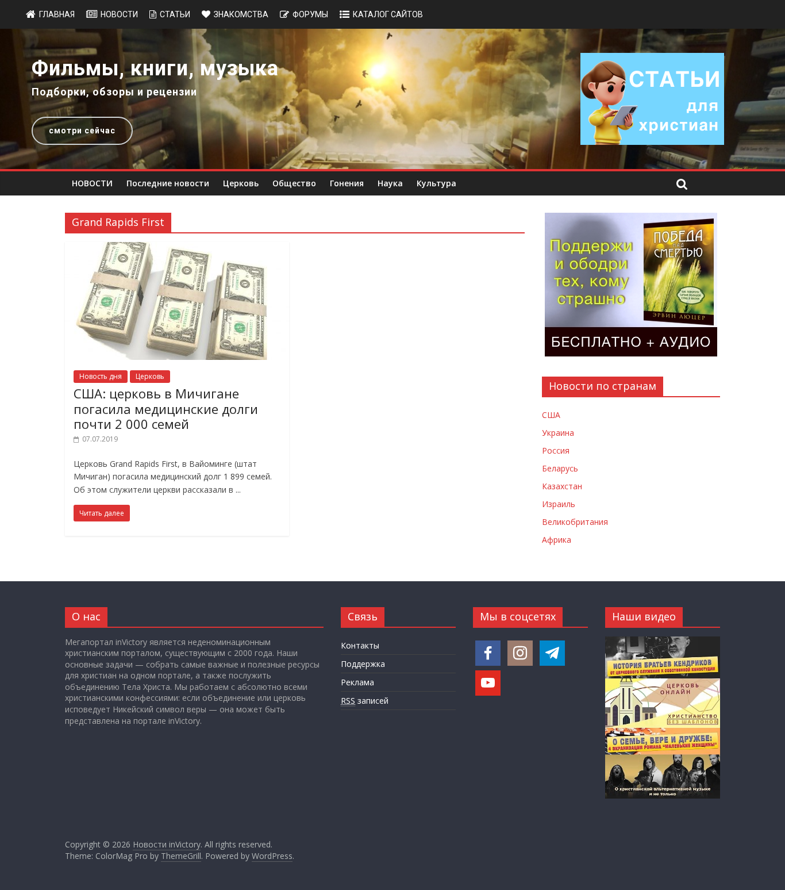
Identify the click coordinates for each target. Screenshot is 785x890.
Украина (558, 432)
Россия (555, 450)
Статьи (175, 14)
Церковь (241, 183)
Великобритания (575, 521)
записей (364, 700)
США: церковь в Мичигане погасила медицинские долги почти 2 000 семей (166, 408)
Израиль (558, 503)
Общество (294, 183)
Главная (57, 14)
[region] (392, 99)
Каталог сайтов (388, 14)
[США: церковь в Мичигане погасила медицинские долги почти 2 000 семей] (177, 249)
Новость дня (100, 376)
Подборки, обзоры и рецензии (114, 92)
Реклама (357, 682)
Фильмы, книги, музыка (155, 68)
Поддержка (363, 663)
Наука (390, 183)
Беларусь (560, 468)
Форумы (310, 14)
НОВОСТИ (92, 183)
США (551, 414)
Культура (436, 183)
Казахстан (562, 486)
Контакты (360, 645)
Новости (119, 14)
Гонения (347, 183)
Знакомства (241, 14)
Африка (556, 539)
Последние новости (167, 183)
